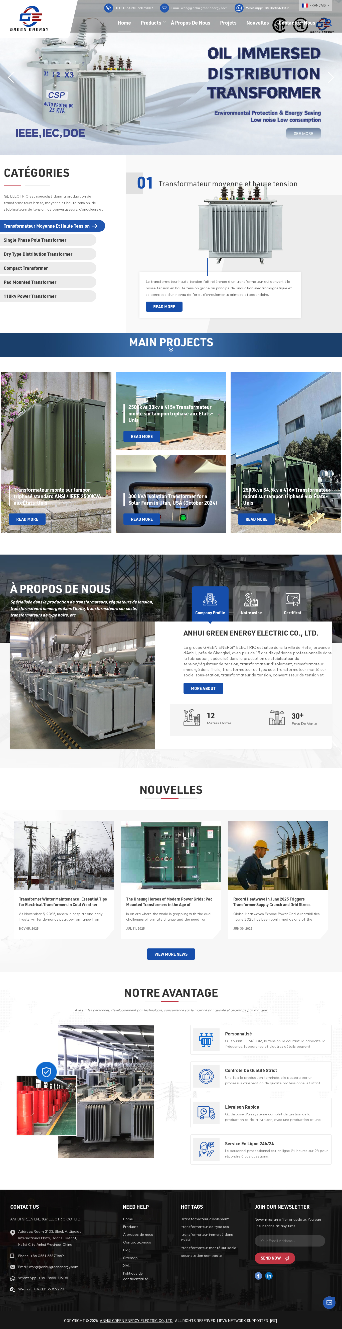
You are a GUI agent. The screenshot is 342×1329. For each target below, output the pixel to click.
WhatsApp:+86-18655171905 (267, 8)
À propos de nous (190, 22)
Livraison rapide (242, 1107)
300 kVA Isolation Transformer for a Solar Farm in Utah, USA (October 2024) (173, 499)
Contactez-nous (297, 22)
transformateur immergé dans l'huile (207, 1237)
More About (203, 688)
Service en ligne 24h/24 (249, 1143)
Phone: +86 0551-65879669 (41, 1256)
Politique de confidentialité (135, 1276)
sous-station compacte (201, 1255)
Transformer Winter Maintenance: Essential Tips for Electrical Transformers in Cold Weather (63, 901)
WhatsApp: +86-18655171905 (43, 1278)
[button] (331, 77)
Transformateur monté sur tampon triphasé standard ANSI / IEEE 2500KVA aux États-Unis (57, 496)
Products (151, 22)
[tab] (54, 226)
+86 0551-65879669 (134, 8)
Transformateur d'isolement (205, 1219)
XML (126, 1265)
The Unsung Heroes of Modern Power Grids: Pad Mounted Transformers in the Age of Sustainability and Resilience (169, 901)
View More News (171, 954)
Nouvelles (257, 22)
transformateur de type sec (205, 1226)
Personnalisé (238, 1034)
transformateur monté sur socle (208, 1248)
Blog (126, 1250)
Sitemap (130, 1258)
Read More (164, 306)
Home (124, 22)
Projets (228, 22)
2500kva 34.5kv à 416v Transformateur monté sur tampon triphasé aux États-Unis (286, 496)
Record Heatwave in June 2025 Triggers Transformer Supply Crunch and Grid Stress (271, 901)
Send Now (271, 1258)
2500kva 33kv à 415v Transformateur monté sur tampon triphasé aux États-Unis (170, 413)
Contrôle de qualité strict (251, 1070)
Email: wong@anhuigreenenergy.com (200, 8)
